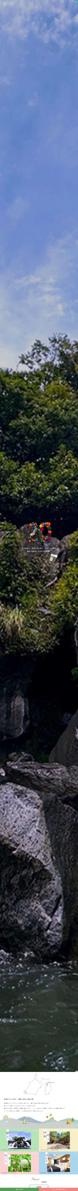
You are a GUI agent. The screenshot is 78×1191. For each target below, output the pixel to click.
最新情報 (39, 1187)
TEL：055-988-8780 (58, 1189)
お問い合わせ (19, 1189)
